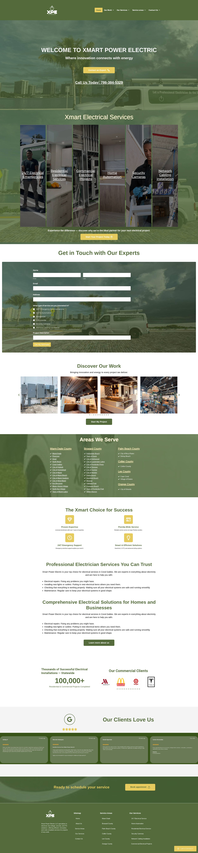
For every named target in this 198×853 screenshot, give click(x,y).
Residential (40, 317)
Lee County (124, 471)
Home (98, 10)
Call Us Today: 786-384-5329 (99, 82)
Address (37, 295)
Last (84, 278)
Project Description (41, 333)
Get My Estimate (42, 344)
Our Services (122, 10)
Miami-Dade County (61, 448)
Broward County (93, 448)
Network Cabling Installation (48, 328)
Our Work (108, 10)
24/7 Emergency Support (70, 545)
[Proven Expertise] (69, 519)
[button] (109, 10)
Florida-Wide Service (128, 527)
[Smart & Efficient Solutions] (128, 537)
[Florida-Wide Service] (128, 519)
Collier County (125, 461)
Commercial (41, 320)
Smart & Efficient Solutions (128, 545)
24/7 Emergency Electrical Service (50, 309)
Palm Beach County (129, 448)
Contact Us (153, 10)
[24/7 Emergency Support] (69, 537)
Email (36, 284)
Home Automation (44, 313)
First (34, 278)
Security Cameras (43, 324)
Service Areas (106, 813)
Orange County (126, 484)
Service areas (138, 10)
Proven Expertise (69, 527)
